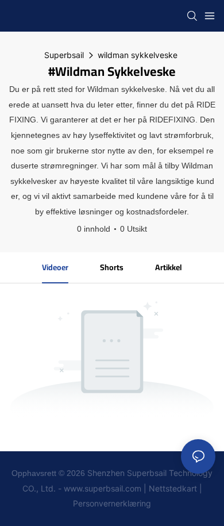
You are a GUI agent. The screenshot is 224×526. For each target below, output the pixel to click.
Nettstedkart (173, 488)
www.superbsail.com (102, 488)
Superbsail (64, 55)
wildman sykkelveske (137, 55)
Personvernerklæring (112, 503)
